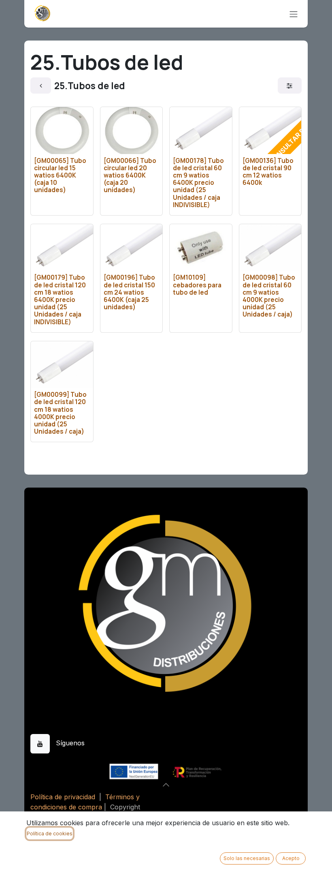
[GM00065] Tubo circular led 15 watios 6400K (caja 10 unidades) (60, 175)
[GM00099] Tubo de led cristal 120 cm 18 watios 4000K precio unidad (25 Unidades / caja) (60, 413)
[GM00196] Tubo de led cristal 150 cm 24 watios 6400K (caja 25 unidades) (129, 292)
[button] (166, 784)
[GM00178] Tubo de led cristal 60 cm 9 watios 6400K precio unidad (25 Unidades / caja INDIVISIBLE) (198, 182)
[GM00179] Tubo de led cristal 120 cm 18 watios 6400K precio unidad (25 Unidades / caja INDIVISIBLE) (60, 299)
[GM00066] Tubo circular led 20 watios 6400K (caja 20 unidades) (130, 175)
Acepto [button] (291, 858)
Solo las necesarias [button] (246, 858)
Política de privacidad (62, 797)
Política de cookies (49, 833)
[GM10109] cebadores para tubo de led (197, 284)
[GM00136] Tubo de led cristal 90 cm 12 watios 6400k (268, 171)
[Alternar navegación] (293, 13)
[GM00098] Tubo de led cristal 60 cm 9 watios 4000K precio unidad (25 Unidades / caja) (269, 296)
